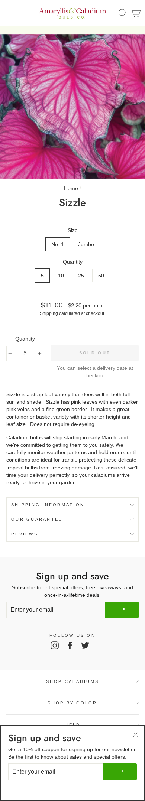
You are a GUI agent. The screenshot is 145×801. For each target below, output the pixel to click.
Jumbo (86, 244)
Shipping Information (47, 504)
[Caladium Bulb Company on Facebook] (70, 645)
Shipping (49, 313)
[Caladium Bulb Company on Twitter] (85, 645)
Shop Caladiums (72, 681)
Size (73, 230)
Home (71, 188)
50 (101, 276)
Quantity (73, 262)
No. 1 (57, 244)
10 (61, 276)
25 (81, 276)
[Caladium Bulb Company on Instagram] (55, 645)
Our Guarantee (36, 519)
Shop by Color (72, 703)
